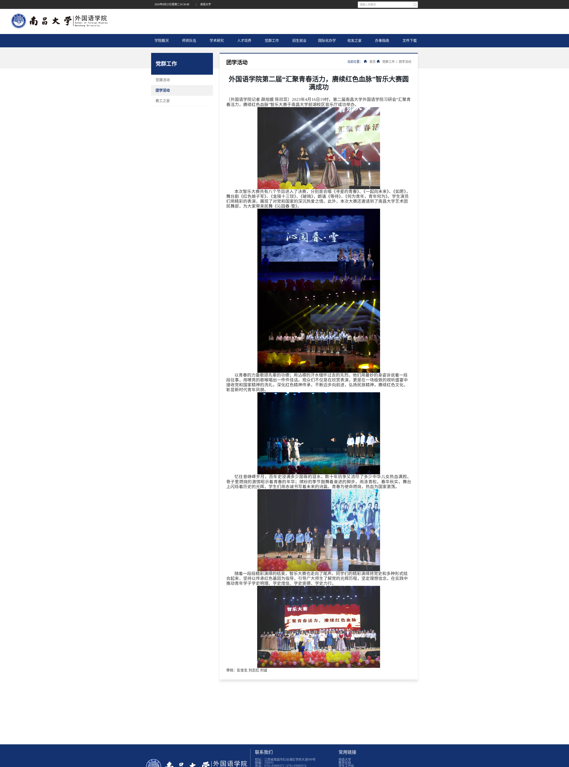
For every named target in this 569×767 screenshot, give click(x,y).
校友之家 (354, 40)
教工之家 (163, 101)
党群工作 (272, 40)
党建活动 (163, 80)
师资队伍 (189, 40)
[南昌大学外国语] (197, 762)
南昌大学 (205, 4)
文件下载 (410, 40)
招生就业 (299, 40)
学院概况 (161, 40)
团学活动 (163, 90)
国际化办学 (327, 40)
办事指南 (382, 40)
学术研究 (217, 40)
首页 (372, 61)
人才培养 (244, 40)
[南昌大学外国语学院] (61, 21)
